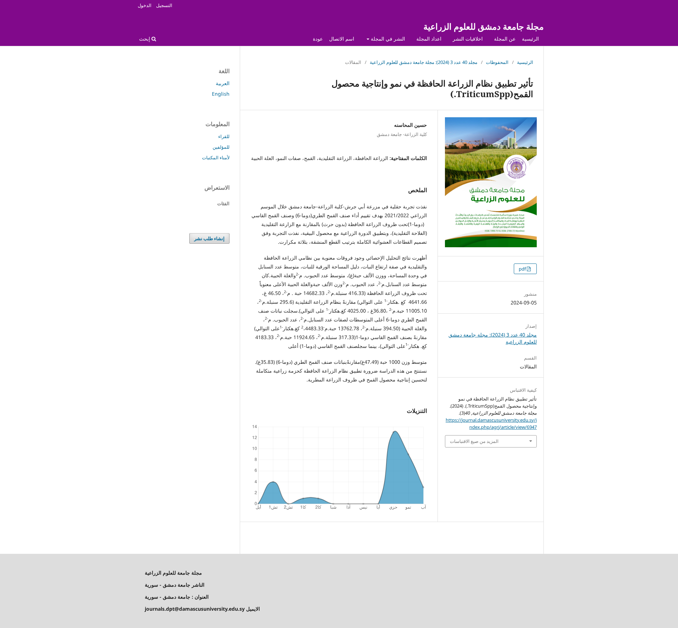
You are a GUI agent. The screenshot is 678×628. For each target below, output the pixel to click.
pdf (523, 269)
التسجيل (164, 5)
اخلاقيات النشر (468, 38)
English (221, 93)
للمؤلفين (221, 147)
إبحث (145, 38)
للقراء (224, 136)
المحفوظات (497, 62)
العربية (223, 83)
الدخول (144, 5)
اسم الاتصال (341, 38)
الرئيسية (530, 38)
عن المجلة (505, 38)
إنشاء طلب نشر (209, 238)
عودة (318, 38)
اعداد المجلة (428, 38)
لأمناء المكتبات (216, 157)
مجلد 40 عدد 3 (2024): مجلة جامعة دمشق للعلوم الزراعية (423, 62)
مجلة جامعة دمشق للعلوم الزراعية (483, 26)
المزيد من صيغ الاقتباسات (474, 441)
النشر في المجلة (387, 38)
